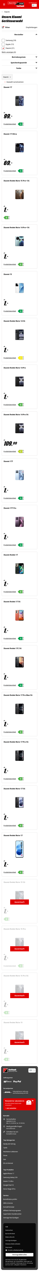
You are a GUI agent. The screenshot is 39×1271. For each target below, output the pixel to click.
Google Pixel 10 (8, 1185)
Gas (4, 1159)
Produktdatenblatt (10, 124)
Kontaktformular (11, 1134)
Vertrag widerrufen (19, 1255)
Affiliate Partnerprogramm (12, 1210)
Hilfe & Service (8, 1203)
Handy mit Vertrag (9, 1144)
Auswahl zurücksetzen (15, 82)
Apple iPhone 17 (8, 1173)
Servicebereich (10, 1128)
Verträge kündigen (11, 1240)
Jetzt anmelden (11, 1108)
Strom (5, 1155)
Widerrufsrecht (9, 1237)
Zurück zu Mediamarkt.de (15, 1250)
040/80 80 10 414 (10, 1121)
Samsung (11, 40)
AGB (6, 1227)
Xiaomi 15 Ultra (8, 1181)
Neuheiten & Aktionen (10, 1152)
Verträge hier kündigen (11, 1218)
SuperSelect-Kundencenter (12, 1214)
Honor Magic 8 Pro (9, 1189)
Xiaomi (10, 48)
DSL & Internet (8, 1163)
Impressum (8, 1247)
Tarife (5, 1148)
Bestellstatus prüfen (10, 1199)
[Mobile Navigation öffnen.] (5, 4)
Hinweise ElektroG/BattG (12, 1244)
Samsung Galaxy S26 (10, 1177)
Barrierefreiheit (10, 1234)
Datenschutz (9, 1230)
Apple (10, 44)
